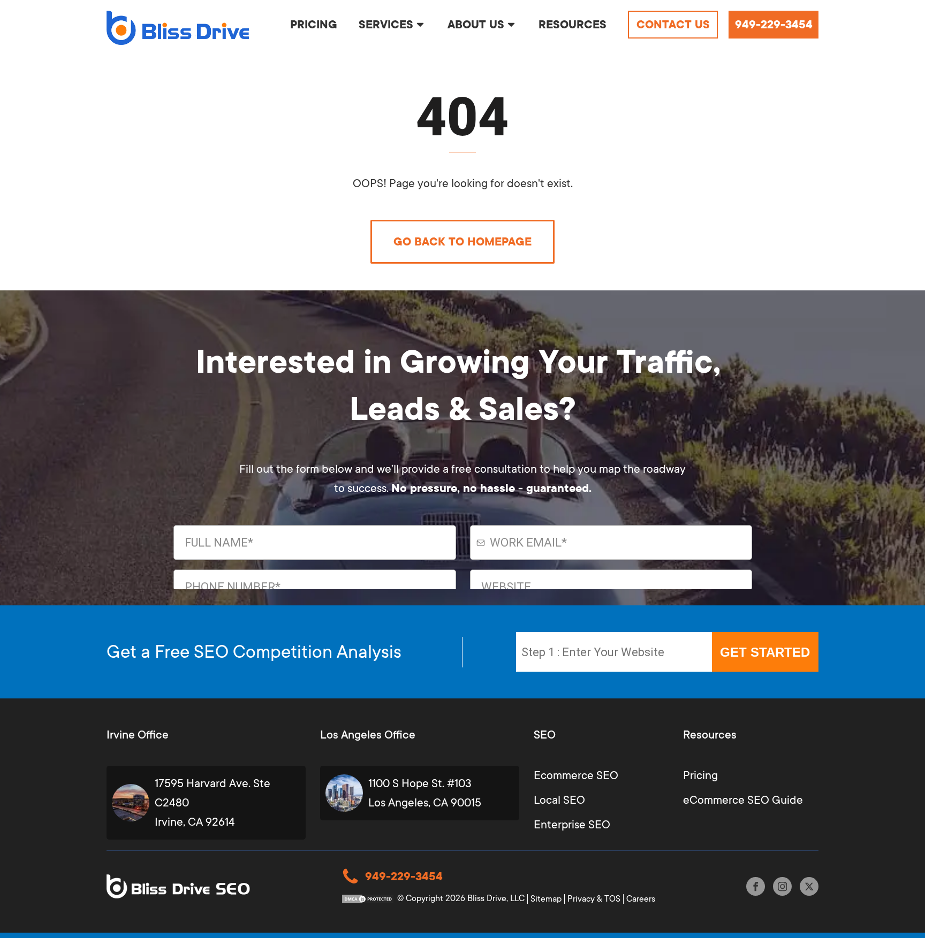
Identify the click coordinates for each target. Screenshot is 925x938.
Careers (640, 899)
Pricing (700, 775)
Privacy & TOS (593, 899)
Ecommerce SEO (576, 775)
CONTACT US (673, 24)
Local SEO (559, 800)
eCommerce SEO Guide (743, 800)
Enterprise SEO (572, 824)
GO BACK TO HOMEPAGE (462, 241)
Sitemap (546, 899)
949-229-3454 (774, 24)
